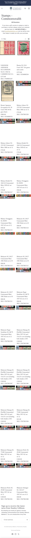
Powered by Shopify (22, 526)
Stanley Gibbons (12, 526)
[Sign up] (27, 520)
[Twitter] (18, 534)
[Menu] (2, 8)
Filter (4, 39)
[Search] (25, 8)
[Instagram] (15, 534)
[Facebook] (12, 534)
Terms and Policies (15, 530)
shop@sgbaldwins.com (11, 31)
